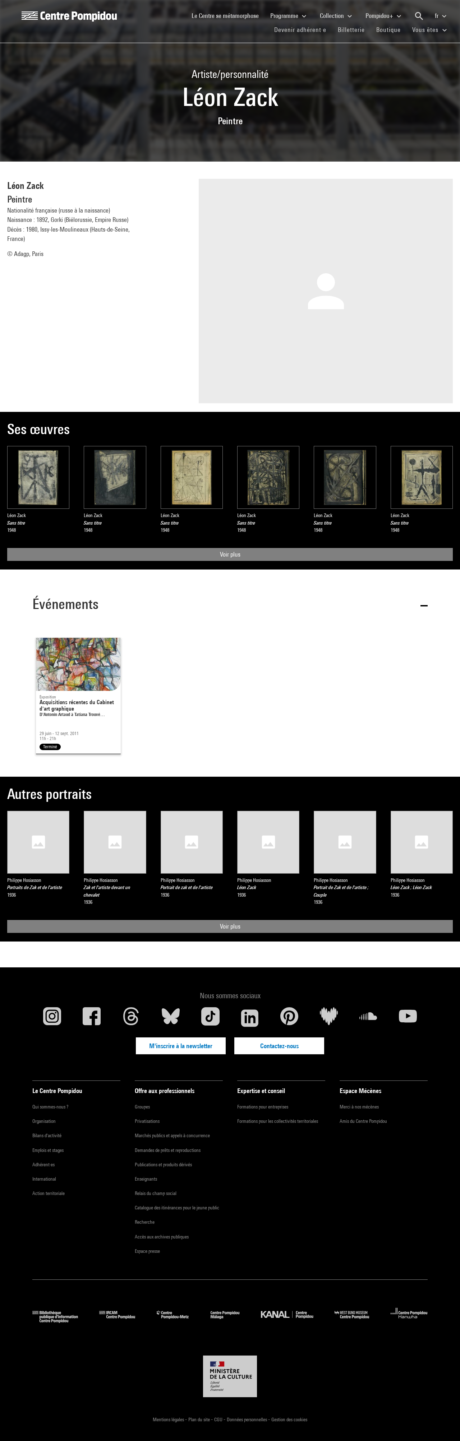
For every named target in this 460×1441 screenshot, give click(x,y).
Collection (332, 15)
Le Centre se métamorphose (228, 15)
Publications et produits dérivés (163, 1164)
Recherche (145, 1222)
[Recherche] (419, 16)
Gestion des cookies (289, 1419)
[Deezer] (329, 1018)
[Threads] (131, 1018)
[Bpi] (60, 1320)
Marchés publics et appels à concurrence (172, 1135)
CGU (219, 1419)
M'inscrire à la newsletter (180, 1046)
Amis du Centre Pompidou (363, 1121)
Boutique (391, 29)
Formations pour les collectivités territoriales (277, 1121)
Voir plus (230, 554)
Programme (285, 15)
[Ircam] (122, 1320)
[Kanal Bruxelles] (292, 1320)
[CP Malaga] (230, 1320)
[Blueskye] (170, 1018)
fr (437, 15)
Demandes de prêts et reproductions (168, 1150)
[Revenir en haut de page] (443, 1424)
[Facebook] (91, 1018)
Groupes (142, 1107)
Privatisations (147, 1121)
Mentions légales (169, 1419)
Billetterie (351, 29)
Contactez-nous (279, 1046)
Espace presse (147, 1251)
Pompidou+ (380, 15)
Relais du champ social (155, 1193)
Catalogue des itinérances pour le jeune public (177, 1207)
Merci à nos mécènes (359, 1107)
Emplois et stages (48, 1150)
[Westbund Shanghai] (357, 1320)
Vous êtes (426, 29)
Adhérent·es (43, 1164)
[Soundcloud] (368, 1018)
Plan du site (199, 1419)
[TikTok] (210, 1018)
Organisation (44, 1121)
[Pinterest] (289, 1018)
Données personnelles (247, 1419)
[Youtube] (408, 1018)
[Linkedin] (250, 1018)
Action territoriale (48, 1193)
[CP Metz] (178, 1320)
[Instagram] (52, 1018)
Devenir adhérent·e (303, 29)
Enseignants (146, 1179)
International (44, 1179)
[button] (230, 605)
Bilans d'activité (46, 1135)
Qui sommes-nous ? (50, 1107)
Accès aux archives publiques (162, 1237)
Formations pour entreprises (262, 1107)
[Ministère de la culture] (230, 1376)
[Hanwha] (409, 1320)
